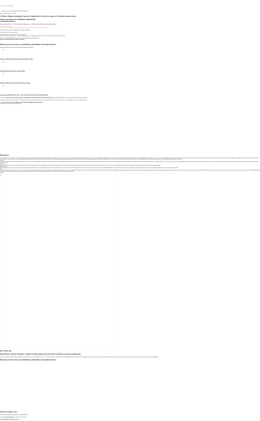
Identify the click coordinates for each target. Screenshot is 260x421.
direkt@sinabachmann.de (9, 417)
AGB (18, 419)
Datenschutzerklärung (4, 419)
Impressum (13, 419)
